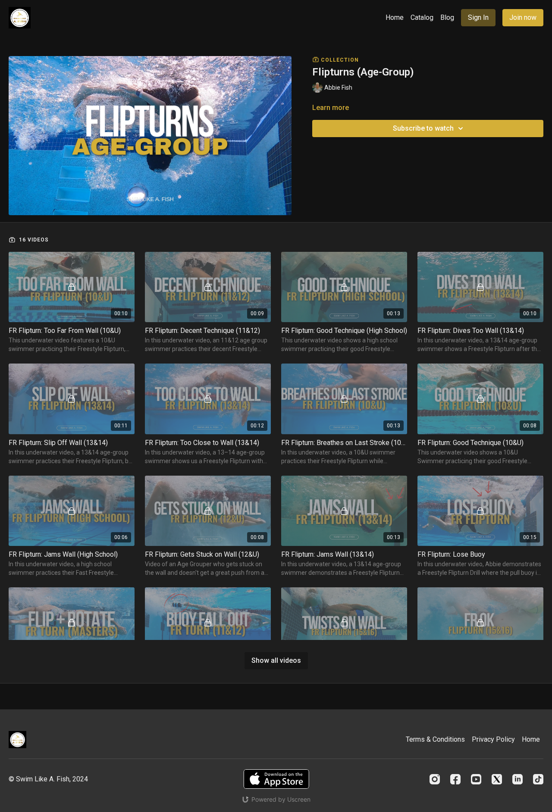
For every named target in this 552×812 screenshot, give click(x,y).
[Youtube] (476, 779)
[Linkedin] (517, 779)
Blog (447, 17)
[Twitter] (497, 779)
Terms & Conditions (435, 739)
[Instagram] (435, 779)
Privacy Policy (493, 739)
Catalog (422, 17)
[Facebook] (455, 779)
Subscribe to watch (423, 128)
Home (395, 17)
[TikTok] (538, 779)
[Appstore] (276, 779)
